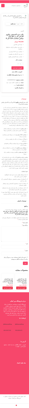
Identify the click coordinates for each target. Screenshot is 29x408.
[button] (21, 288)
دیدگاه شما (25, 225)
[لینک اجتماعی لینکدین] (8, 88)
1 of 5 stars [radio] (20, 222)
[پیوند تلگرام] (21, 90)
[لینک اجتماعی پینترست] (10, 88)
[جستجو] (3, 5)
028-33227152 (7, 330)
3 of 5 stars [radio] (17, 222)
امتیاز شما (25, 222)
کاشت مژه (11, 82)
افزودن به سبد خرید (17, 68)
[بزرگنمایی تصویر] (23, 15)
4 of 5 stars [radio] (16, 222)
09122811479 (18, 330)
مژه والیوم (13, 23)
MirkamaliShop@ (19, 324)
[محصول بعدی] (19, 28)
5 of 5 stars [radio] (15, 222)
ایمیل (26, 250)
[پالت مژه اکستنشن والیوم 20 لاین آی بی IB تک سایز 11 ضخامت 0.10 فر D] (7, 275)
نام (27, 243)
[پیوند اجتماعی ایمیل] (12, 88)
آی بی (22, 31)
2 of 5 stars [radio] (18, 222)
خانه (22, 23)
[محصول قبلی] (23, 28)
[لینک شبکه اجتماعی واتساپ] (23, 90)
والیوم (17, 102)
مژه (18, 23)
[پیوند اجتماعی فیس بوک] (14, 88)
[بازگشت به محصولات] (21, 28)
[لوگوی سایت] (25, 5)
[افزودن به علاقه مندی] (16, 274)
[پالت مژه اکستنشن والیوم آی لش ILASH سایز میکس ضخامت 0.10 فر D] (21, 275)
